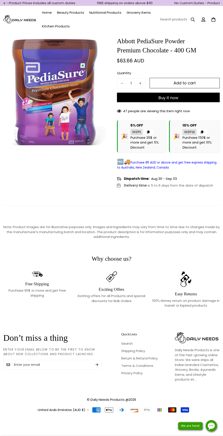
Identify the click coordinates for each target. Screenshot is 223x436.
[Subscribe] (97, 364)
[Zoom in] (97, 46)
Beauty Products (70, 12)
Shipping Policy (133, 351)
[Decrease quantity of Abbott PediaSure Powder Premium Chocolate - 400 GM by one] (122, 83)
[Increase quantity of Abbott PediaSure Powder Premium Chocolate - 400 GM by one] (140, 83)
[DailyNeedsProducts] (19, 19)
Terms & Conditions (137, 365)
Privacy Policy (132, 373)
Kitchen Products (56, 26)
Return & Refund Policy (139, 358)
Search (127, 343)
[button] (213, 20)
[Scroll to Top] (214, 412)
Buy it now (168, 97)
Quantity (124, 73)
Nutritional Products (105, 12)
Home (47, 12)
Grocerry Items (139, 12)
